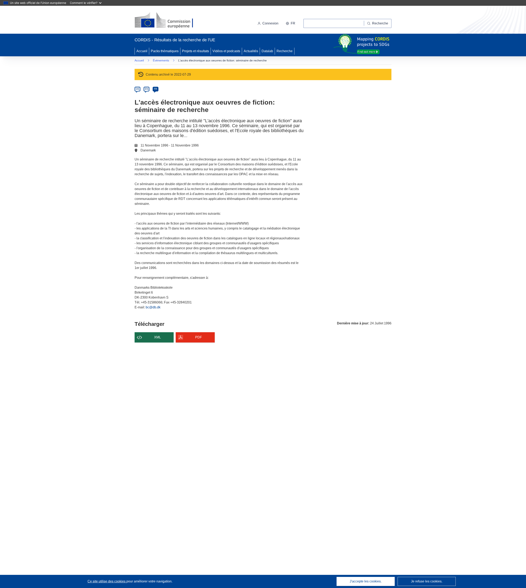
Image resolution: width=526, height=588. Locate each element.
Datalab (267, 51)
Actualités (251, 51)
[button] (291, 23)
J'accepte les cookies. (366, 581)
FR (155, 89)
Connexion (270, 23)
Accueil (141, 51)
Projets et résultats (195, 51)
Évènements (161, 60)
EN (146, 89)
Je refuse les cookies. (426, 581)
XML (157, 337)
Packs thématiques (165, 51)
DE (137, 89)
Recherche (285, 51)
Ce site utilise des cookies (107, 581)
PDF (198, 337)
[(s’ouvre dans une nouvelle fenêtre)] (168, 20)
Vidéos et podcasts (226, 51)
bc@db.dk (153, 307)
